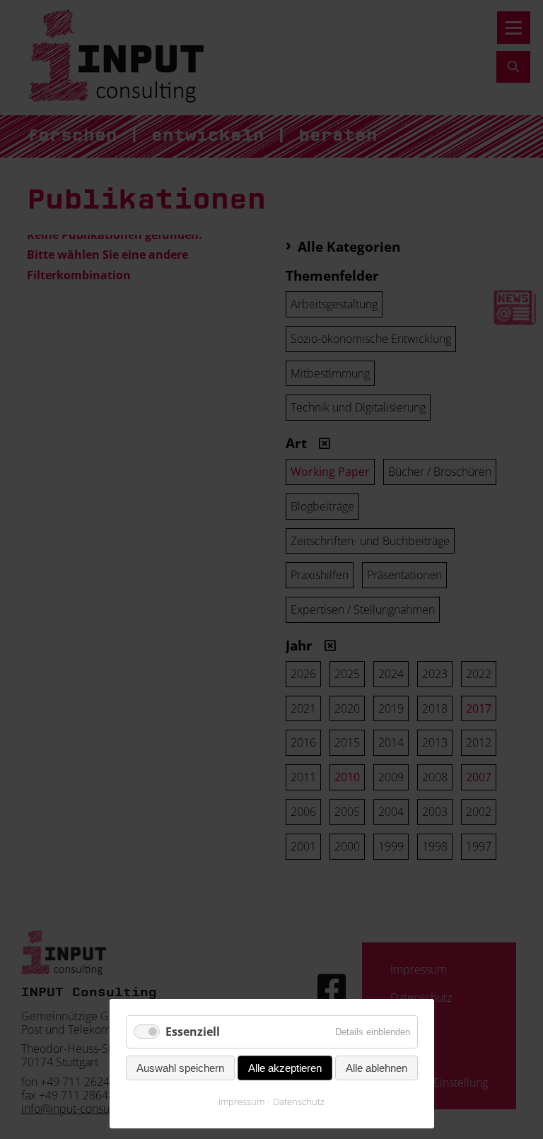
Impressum (241, 1101)
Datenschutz (299, 1101)
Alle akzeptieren (285, 1068)
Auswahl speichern (180, 1068)
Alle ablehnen (376, 1068)
